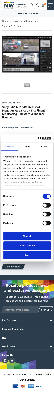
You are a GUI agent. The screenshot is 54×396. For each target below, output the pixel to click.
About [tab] (44, 146)
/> (3, 32)
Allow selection (27, 245)
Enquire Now (13, 266)
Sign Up (45, 309)
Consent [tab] (9, 146)
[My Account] (37, 5)
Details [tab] (27, 146)
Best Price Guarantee (27, 13)
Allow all (27, 236)
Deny (27, 255)
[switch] (46, 205)
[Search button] (32, 5)
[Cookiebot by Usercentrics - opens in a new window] (38, 138)
